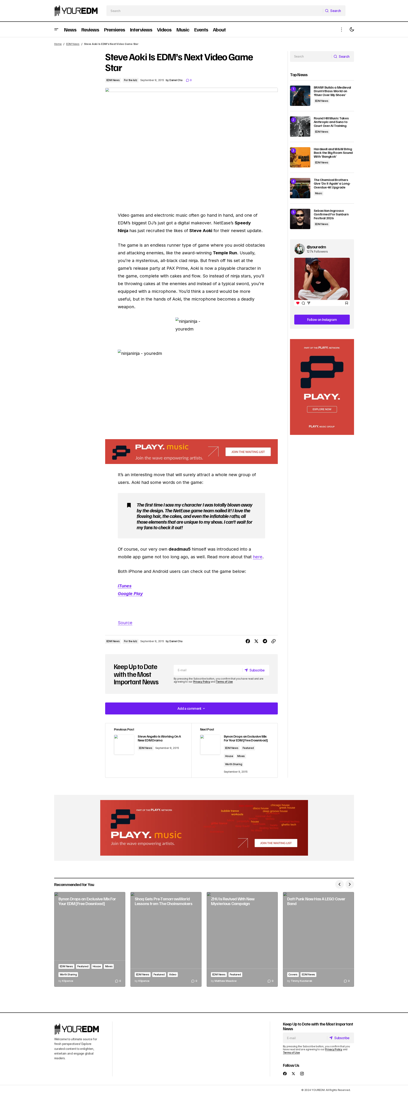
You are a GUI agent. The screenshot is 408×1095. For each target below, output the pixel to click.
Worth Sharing (233, 764)
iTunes (125, 585)
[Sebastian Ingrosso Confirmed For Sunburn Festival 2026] (300, 219)
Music (318, 193)
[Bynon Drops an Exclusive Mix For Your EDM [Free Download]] (89, 939)
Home (58, 44)
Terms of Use (224, 681)
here (257, 556)
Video (172, 974)
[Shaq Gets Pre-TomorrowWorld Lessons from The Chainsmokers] (166, 939)
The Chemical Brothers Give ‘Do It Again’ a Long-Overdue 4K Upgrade (332, 183)
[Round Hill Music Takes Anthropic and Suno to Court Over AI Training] (300, 126)
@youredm (316, 246)
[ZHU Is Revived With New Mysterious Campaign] (242, 939)
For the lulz (130, 80)
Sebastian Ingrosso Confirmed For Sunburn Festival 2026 (331, 214)
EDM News (72, 44)
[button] (56, 29)
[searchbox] (215, 11)
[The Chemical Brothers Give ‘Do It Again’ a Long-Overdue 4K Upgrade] (300, 188)
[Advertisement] (322, 387)
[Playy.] (204, 828)
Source (125, 622)
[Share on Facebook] (248, 641)
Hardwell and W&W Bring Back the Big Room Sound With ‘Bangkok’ (333, 153)
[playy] (191, 451)
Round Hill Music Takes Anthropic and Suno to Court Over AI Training (331, 122)
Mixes (241, 756)
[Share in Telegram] (265, 641)
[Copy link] (273, 641)
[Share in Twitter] (256, 641)
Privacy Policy (201, 681)
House (229, 756)
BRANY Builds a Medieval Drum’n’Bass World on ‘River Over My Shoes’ (332, 91)
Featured (248, 748)
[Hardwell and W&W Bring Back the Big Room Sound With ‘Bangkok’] (300, 157)
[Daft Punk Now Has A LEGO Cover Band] (318, 939)
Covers (293, 974)
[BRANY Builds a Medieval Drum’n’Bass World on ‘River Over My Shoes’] (300, 96)
